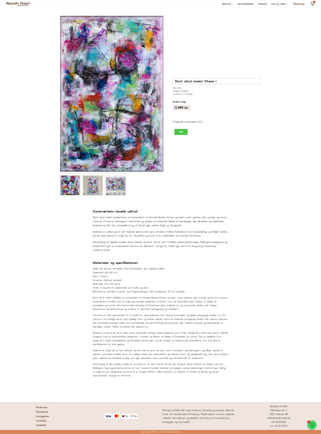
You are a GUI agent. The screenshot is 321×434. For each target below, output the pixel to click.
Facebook (42, 411)
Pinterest (42, 407)
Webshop (299, 4)
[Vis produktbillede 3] (116, 184)
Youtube (41, 420)
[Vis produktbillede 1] (70, 184)
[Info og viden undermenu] (287, 4)
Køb (181, 132)
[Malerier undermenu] (232, 4)
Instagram (42, 416)
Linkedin (41, 425)
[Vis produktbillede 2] (93, 184)
